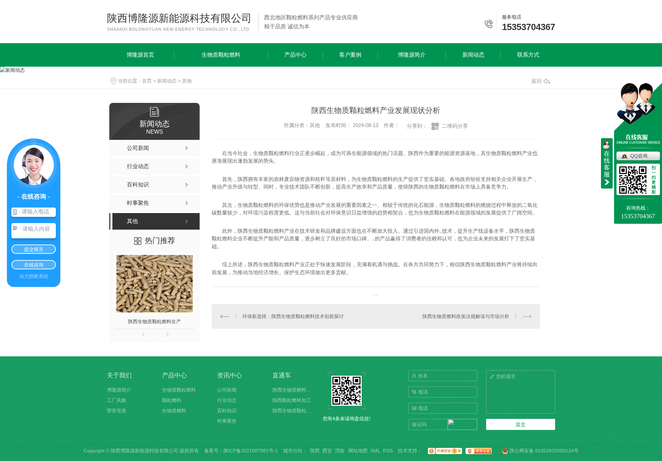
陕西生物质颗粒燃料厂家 (293, 410)
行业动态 (227, 400)
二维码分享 (455, 126)
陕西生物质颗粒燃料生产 (154, 321)
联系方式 (528, 55)
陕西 (315, 450)
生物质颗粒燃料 (221, 55)
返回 (536, 81)
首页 (147, 81)
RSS (388, 450)
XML (375, 450)
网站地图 (358, 450)
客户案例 (350, 55)
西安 (327, 450)
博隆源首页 (140, 55)
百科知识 (227, 410)
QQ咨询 (639, 156)
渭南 (339, 450)
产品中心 (295, 55)
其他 (187, 81)
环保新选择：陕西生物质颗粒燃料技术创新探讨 (293, 316)
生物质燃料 (174, 410)
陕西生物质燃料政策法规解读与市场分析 (465, 316)
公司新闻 (227, 390)
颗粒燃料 (171, 400)
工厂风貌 (116, 400)
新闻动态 (473, 55)
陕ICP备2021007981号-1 (250, 450)
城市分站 (292, 450)
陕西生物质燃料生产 (293, 390)
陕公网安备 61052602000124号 (543, 450)
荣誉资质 (116, 410)
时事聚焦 (227, 421)
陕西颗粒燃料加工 (291, 400)
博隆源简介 (411, 55)
